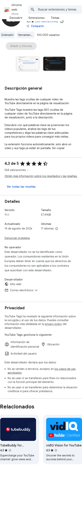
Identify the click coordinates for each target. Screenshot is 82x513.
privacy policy (53, 324)
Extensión (8, 35)
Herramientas (26, 35)
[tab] (16, 17)
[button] (27, 64)
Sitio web (15, 284)
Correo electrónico (22, 290)
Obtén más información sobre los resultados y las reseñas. (41, 176)
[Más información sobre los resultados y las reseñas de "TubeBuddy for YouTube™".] (9, 450)
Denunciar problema (17, 238)
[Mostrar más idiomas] (56, 229)
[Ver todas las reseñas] (21, 186)
